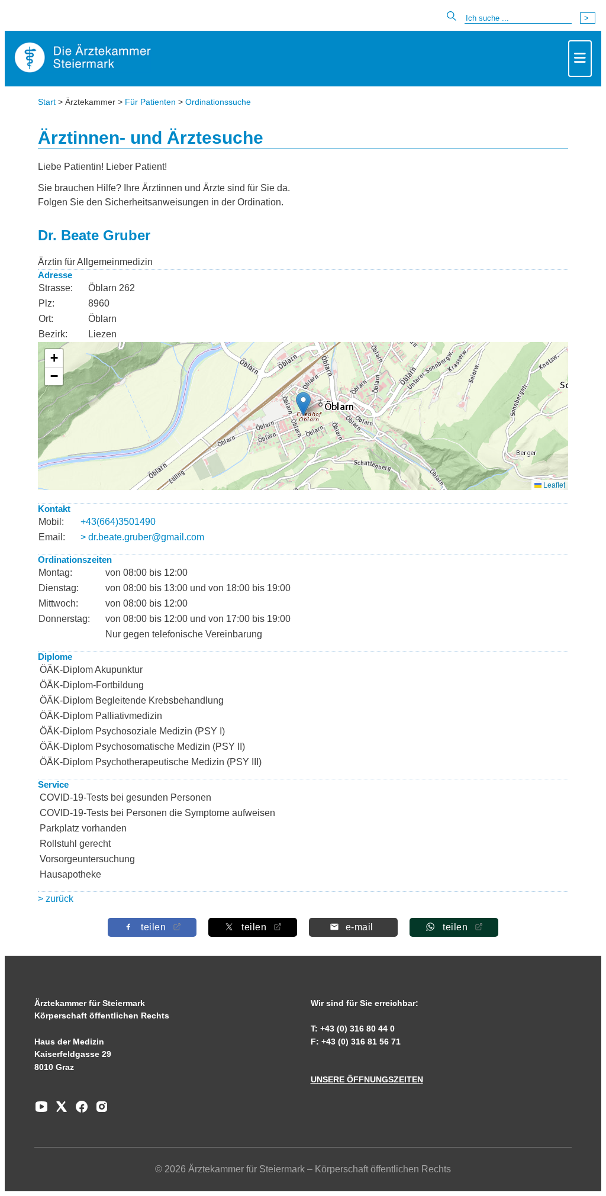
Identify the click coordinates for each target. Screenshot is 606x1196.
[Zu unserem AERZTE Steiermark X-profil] (59, 1111)
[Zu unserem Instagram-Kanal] (99, 1111)
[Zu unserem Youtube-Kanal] (41, 1111)
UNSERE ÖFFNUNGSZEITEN (367, 1079)
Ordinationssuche (218, 102)
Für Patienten (150, 102)
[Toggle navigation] (580, 58)
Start (47, 102)
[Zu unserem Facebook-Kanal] (79, 1111)
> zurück (55, 899)
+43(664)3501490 (118, 522)
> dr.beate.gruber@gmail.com (142, 537)
